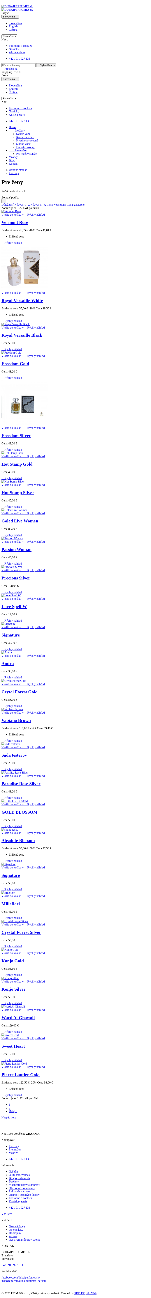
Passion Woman (16, 549)
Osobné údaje (17, 1226)
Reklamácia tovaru (20, 1191)
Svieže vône (23, 133)
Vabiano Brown (16, 720)
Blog (12, 160)
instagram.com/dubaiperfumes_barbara (23, 1280)
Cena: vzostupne (57, 204)
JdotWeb (91, 1293)
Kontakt (13, 163)
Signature (10, 635)
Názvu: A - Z (23, 204)
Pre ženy (17, 130)
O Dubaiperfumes (19, 1174)
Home (12, 127)
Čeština (13, 29)
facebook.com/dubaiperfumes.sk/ (20, 1277)
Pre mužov (18, 150)
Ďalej (13, 1111)
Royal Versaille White (22, 300)
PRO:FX (79, 1293)
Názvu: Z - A (39, 204)
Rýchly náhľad (34, 214)
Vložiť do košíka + (12, 214)
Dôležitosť (8, 204)
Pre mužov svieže (26, 153)
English (13, 26)
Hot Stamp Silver (17, 492)
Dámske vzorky (25, 147)
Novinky (14, 49)
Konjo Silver (13, 989)
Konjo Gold (12, 960)
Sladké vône (23, 143)
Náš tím (13, 1171)
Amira (7, 663)
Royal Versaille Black (21, 335)
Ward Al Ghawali (18, 1017)
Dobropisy (15, 1233)
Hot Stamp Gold (16, 464)
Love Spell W (14, 606)
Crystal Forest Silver (21, 932)
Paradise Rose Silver (21, 783)
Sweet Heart (13, 1046)
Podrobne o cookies (20, 45)
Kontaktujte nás (18, 1201)
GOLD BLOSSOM (19, 812)
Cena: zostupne (76, 204)
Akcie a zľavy (17, 52)
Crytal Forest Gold (19, 691)
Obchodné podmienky (22, 1188)
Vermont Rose (14, 222)
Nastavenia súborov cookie (24, 1239)
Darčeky (14, 1181)
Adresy (13, 1236)
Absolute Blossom (18, 840)
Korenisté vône (25, 137)
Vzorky (13, 157)
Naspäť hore (10, 1117)
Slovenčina (15, 23)
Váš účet (6, 1213)
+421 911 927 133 (19, 58)
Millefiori (10, 903)
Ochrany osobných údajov (24, 1194)
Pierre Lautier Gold (20, 1074)
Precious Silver (15, 578)
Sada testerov (14, 755)
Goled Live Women (19, 521)
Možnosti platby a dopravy (24, 1184)
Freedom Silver (16, 435)
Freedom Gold (15, 363)
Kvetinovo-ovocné (27, 140)
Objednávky (16, 1229)
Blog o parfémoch (19, 1178)
